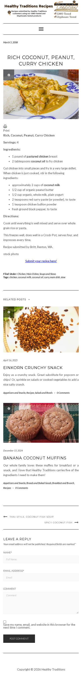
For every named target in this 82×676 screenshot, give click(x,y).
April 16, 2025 (10, 360)
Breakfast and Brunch (63, 483)
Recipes (30, 392)
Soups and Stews (48, 273)
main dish (55, 277)
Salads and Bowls (43, 392)
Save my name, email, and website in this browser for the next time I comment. (39, 626)
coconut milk (52, 185)
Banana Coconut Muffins (34, 458)
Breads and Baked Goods (38, 483)
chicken (13, 277)
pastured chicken (37, 156)
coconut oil (38, 161)
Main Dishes (32, 273)
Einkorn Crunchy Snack (33, 367)
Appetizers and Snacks (14, 392)
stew (63, 277)
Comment (9, 588)
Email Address (13, 570)
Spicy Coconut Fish (58, 522)
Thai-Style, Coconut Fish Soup (32, 516)
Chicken (21, 273)
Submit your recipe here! (41, 261)
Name (7, 552)
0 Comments (63, 392)
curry (46, 277)
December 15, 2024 (13, 450)
